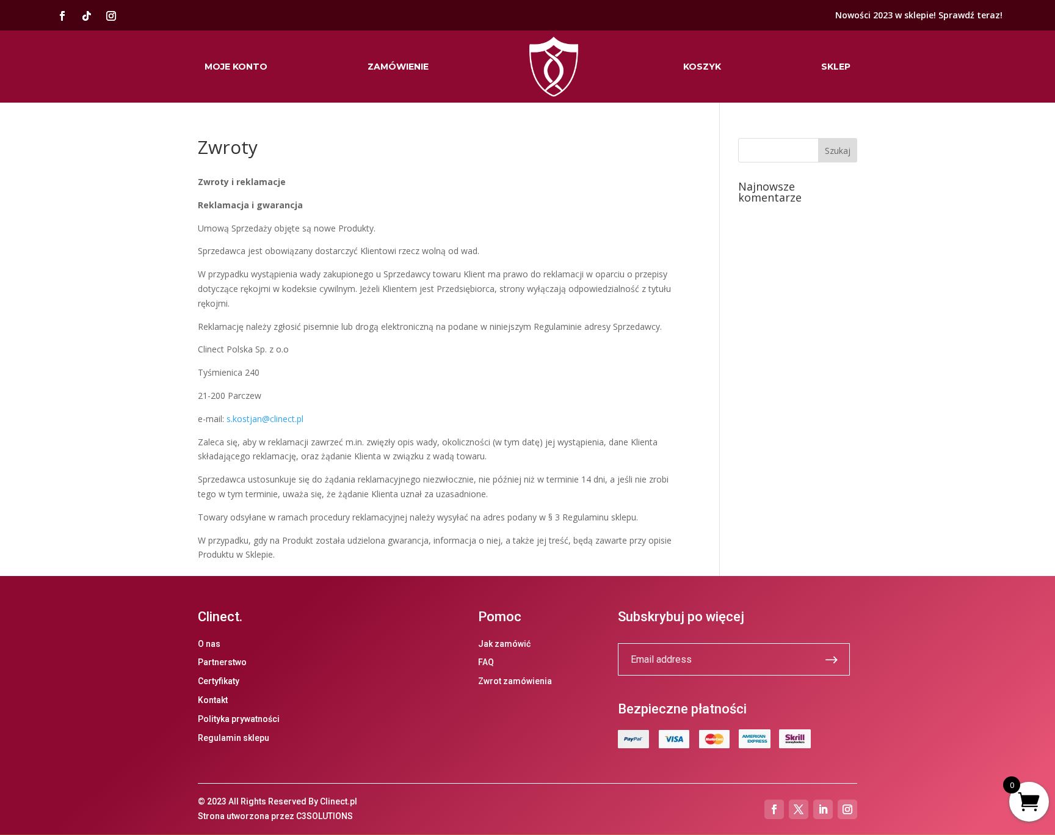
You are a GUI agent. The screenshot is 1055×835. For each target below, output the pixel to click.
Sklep (835, 66)
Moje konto (236, 66)
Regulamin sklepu (233, 738)
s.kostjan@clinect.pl (265, 419)
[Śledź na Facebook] (62, 16)
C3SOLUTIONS (324, 816)
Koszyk (702, 66)
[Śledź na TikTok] (86, 16)
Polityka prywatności (239, 719)
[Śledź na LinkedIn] (823, 809)
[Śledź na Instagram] (111, 16)
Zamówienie (398, 66)
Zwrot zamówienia (515, 681)
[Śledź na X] (798, 809)
